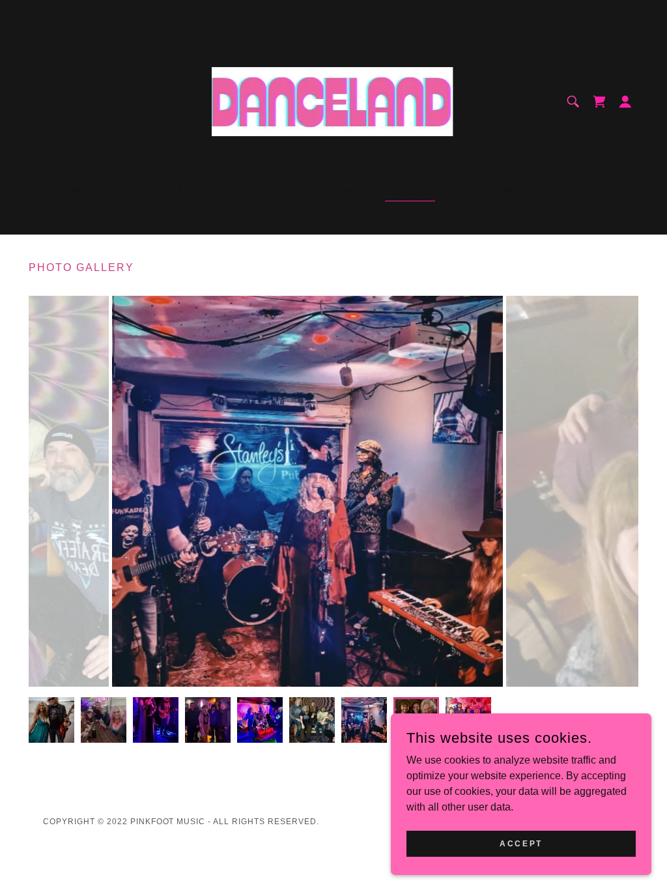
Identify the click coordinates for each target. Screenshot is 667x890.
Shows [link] (342, 190)
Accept (521, 843)
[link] (333, 100)
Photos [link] (410, 190)
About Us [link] (208, 190)
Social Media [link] (499, 190)
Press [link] (280, 190)
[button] (599, 102)
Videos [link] (133, 190)
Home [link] (72, 190)
